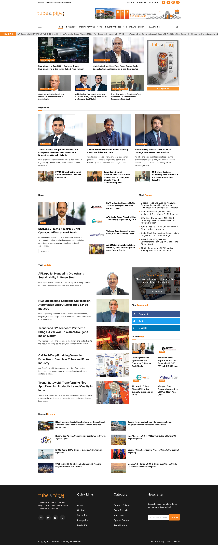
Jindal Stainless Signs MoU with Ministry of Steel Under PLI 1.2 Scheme (159, 212)
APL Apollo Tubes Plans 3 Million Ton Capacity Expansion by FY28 (65, 34)
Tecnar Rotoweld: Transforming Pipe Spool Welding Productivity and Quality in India (65, 386)
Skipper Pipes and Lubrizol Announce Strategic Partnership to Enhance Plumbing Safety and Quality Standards (159, 205)
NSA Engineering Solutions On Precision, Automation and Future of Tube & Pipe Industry (64, 304)
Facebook (143, 314)
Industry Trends (113, 26)
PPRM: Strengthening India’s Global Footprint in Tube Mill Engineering (68, 174)
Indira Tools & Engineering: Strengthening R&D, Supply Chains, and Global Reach (159, 241)
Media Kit (153, 2)
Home (60, 26)
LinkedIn (142, 328)
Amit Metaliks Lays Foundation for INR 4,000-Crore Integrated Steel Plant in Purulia (120, 247)
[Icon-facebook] (163, 2)
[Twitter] (168, 2)
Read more (45, 251)
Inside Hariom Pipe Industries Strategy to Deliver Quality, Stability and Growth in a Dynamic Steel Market (91, 96)
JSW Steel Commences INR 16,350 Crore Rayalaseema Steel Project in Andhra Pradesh (157, 220)
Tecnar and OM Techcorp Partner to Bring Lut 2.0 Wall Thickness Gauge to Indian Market (63, 331)
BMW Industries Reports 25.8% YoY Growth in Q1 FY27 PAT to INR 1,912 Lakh (120, 206)
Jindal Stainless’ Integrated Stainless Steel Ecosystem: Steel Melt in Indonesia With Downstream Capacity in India (58, 152)
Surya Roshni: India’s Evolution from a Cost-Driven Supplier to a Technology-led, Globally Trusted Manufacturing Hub (117, 177)
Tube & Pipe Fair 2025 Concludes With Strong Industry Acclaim (159, 227)
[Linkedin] (173, 2)
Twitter (142, 321)
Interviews (71, 26)
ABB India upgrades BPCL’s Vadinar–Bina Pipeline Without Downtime (158, 249)
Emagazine (154, 26)
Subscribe (141, 2)
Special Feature (87, 26)
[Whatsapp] (178, 2)
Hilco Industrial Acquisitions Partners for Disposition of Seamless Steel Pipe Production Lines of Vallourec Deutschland (80, 424)
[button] (177, 27)
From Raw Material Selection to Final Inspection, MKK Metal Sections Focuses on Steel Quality (126, 96)
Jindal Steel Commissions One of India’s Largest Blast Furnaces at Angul (160, 234)
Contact (130, 2)
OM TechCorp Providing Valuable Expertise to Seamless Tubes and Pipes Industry (63, 359)
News (99, 26)
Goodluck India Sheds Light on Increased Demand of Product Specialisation (51, 96)
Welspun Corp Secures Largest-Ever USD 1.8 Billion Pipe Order (129, 34)
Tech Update (130, 26)
